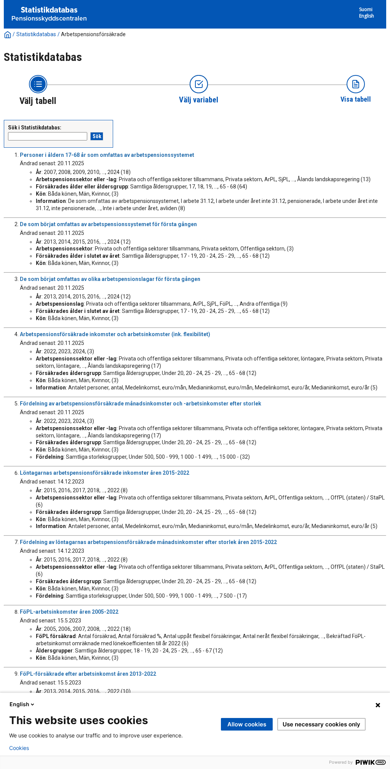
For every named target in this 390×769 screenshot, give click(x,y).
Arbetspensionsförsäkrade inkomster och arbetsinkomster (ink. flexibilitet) (115, 334)
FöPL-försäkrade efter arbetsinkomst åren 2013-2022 (88, 674)
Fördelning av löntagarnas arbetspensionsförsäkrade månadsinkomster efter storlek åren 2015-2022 (148, 542)
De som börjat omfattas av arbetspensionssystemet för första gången (108, 224)
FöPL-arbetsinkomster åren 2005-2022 (69, 612)
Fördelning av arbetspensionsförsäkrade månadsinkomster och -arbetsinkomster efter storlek (140, 403)
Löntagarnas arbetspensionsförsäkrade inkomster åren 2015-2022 (104, 473)
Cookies (19, 748)
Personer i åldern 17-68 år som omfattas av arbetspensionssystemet (107, 155)
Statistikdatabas (36, 34)
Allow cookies (246, 724)
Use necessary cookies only (321, 724)
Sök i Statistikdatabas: (34, 127)
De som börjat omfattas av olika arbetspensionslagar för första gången (110, 279)
